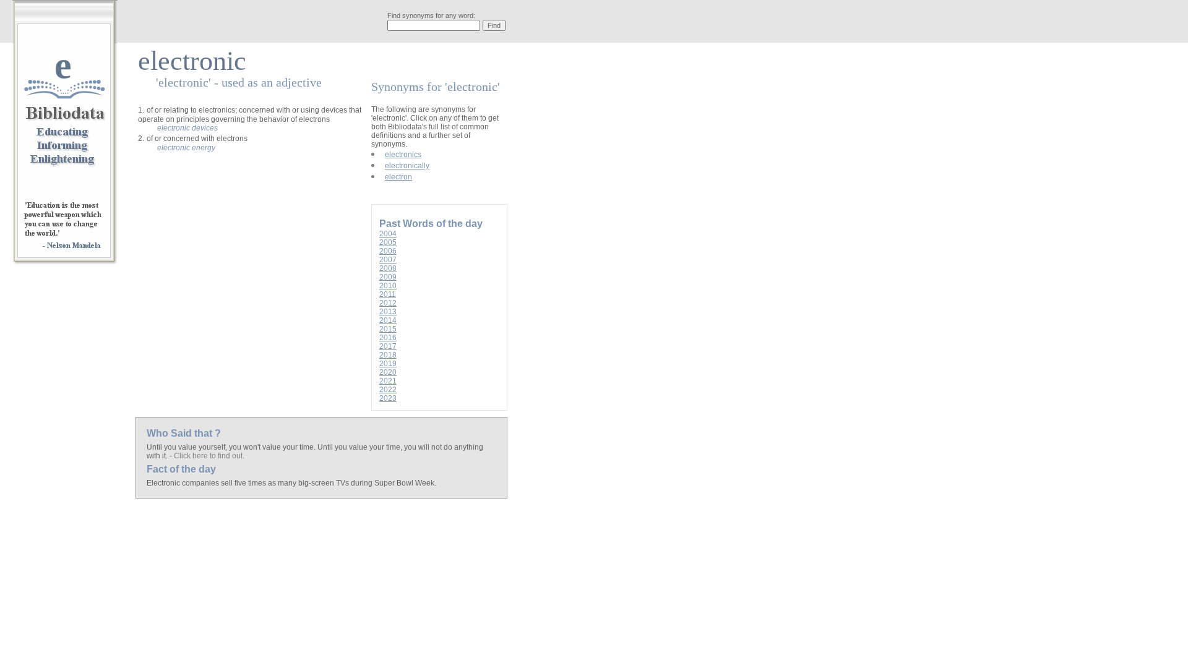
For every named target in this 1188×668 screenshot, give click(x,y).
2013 (388, 311)
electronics (403, 154)
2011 (387, 294)
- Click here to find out (206, 456)
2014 (388, 320)
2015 (388, 329)
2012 (388, 303)
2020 (388, 372)
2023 (388, 398)
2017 (388, 346)
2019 (388, 363)
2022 (388, 389)
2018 (388, 355)
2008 (388, 268)
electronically (407, 165)
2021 (388, 381)
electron (398, 177)
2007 (388, 259)
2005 (388, 242)
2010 (388, 285)
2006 (388, 251)
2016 (388, 337)
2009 (388, 277)
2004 (388, 233)
